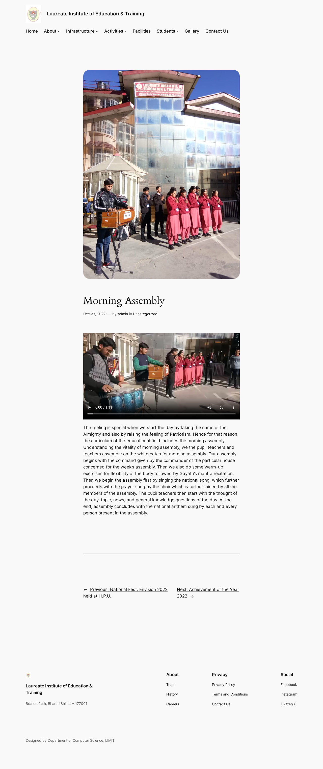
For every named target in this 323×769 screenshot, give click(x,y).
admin (123, 314)
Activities (113, 31)
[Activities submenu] (125, 31)
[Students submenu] (177, 31)
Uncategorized (145, 314)
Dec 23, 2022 (94, 314)
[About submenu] (59, 31)
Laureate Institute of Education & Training (95, 14)
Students (166, 31)
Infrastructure (80, 31)
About (50, 31)
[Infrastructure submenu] (97, 31)
